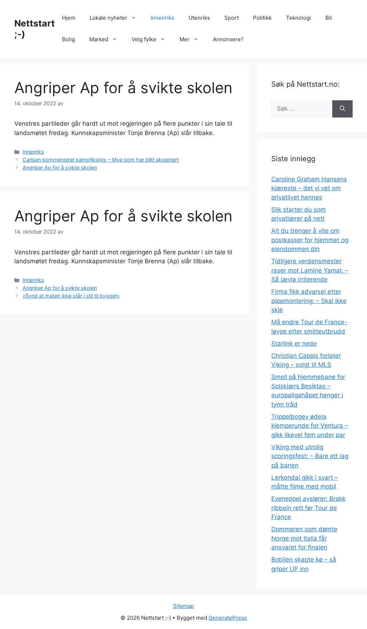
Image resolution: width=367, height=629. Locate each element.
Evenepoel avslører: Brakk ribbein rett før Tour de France (308, 507)
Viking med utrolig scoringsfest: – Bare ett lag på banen (309, 456)
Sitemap (183, 605)
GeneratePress (228, 617)
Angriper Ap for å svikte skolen (60, 167)
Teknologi (298, 17)
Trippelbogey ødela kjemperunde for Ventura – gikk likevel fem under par (309, 425)
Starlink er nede (294, 343)
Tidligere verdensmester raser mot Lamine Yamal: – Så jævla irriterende (309, 270)
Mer (185, 39)
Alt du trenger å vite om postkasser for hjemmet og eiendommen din (309, 240)
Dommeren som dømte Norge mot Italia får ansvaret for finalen (304, 538)
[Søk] (342, 108)
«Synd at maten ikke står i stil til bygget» (71, 296)
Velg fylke (144, 39)
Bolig (68, 39)
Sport (231, 17)
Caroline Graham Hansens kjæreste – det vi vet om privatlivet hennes (309, 188)
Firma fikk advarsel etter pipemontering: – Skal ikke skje (309, 300)
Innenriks (162, 17)
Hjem (68, 17)
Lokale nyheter (108, 17)
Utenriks (199, 17)
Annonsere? (228, 39)
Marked (98, 39)
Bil (328, 17)
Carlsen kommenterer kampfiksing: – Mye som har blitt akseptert (101, 160)
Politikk (262, 17)
